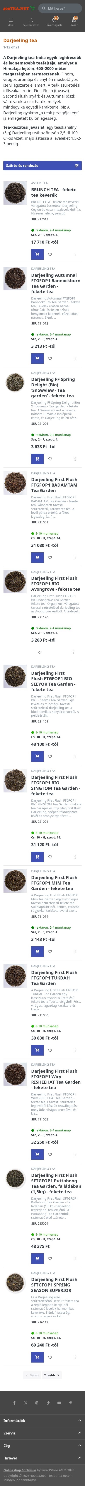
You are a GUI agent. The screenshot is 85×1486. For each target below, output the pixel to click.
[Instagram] (37, 1403)
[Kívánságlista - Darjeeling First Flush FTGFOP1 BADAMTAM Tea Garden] (50, 557)
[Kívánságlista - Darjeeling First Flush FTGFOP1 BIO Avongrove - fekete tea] (39, 652)
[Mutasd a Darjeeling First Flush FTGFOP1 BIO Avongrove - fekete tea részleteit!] (15, 581)
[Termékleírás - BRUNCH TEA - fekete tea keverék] (75, 254)
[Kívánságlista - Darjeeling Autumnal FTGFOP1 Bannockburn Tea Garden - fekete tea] (50, 358)
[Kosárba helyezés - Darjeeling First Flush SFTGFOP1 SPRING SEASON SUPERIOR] (37, 1357)
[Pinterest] (70, 1403)
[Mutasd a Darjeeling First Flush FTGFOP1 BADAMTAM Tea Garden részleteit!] (15, 483)
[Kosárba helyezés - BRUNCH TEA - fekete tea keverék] (37, 254)
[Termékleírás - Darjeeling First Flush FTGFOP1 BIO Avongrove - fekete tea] (73, 652)
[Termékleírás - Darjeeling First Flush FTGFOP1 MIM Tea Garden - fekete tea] (75, 951)
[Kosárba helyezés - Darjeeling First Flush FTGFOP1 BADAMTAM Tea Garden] (37, 557)
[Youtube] (59, 1403)
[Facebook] (14, 1403)
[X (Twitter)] (26, 1403)
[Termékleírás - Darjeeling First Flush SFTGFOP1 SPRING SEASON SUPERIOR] (75, 1357)
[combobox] (60, 8)
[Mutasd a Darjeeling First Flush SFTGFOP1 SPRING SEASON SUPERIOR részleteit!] (15, 1282)
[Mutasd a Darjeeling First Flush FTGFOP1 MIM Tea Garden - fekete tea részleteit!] (15, 881)
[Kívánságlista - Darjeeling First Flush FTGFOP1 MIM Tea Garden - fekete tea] (50, 951)
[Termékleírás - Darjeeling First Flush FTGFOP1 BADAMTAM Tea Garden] (75, 557)
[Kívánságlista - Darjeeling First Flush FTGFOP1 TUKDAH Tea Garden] (50, 1050)
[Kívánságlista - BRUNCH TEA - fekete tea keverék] (50, 254)
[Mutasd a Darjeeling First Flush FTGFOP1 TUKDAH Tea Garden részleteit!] (15, 975)
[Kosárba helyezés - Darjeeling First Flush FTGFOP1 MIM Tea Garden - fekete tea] (37, 951)
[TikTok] (48, 1403)
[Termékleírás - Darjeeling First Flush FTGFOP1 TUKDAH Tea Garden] (75, 1050)
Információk (14, 1420)
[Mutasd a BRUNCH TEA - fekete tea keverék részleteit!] (15, 193)
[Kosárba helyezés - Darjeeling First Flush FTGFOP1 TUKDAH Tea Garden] (37, 1050)
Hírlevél (10, 1458)
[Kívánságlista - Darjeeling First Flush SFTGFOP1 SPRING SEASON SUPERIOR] (50, 1357)
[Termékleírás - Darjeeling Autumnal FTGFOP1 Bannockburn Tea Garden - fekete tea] (75, 358)
